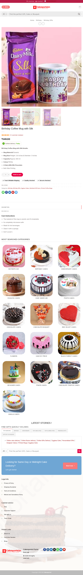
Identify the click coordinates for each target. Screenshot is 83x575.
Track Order (7, 518)
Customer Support (9, 510)
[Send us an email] (54, 549)
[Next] (77, 67)
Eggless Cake (56, 440)
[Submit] (79, 14)
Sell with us (7, 514)
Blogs (5, 541)
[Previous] (5, 67)
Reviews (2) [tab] (5, 211)
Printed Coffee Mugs (46, 188)
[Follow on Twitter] (51, 549)
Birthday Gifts (48, 20)
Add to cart (17, 174)
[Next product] (39, 23)
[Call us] (57, 549)
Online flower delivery (28, 440)
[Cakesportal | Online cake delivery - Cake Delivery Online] (41, 7)
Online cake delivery (13, 440)
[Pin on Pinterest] (12, 192)
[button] (6, 7)
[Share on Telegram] (16, 192)
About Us (7, 533)
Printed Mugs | (23, 443)
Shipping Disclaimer (10, 487)
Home (32, 20)
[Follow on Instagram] (47, 549)
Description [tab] (5, 207)
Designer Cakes (12, 443)
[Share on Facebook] (6, 192)
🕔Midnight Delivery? (50, 1)
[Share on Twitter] (9, 192)
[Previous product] (43, 23)
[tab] (7, 431)
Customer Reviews (9, 537)
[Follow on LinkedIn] (60, 549)
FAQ (5, 507)
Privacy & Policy (9, 483)
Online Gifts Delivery (44, 440)
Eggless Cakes (25, 188)
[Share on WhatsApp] (3, 192)
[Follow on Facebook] (44, 549)
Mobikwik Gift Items (35, 188)
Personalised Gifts (68, 440)
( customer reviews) (16, 135)
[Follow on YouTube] (64, 549)
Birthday (39, 20)
